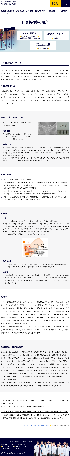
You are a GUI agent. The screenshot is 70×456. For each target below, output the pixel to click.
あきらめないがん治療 (24, 11)
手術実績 (52, 11)
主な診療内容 (40, 11)
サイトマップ (15, 449)
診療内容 (33, 425)
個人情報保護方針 (5, 449)
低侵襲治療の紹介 (7, 11)
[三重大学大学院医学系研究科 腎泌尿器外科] (8, 3)
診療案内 (64, 11)
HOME (26, 425)
